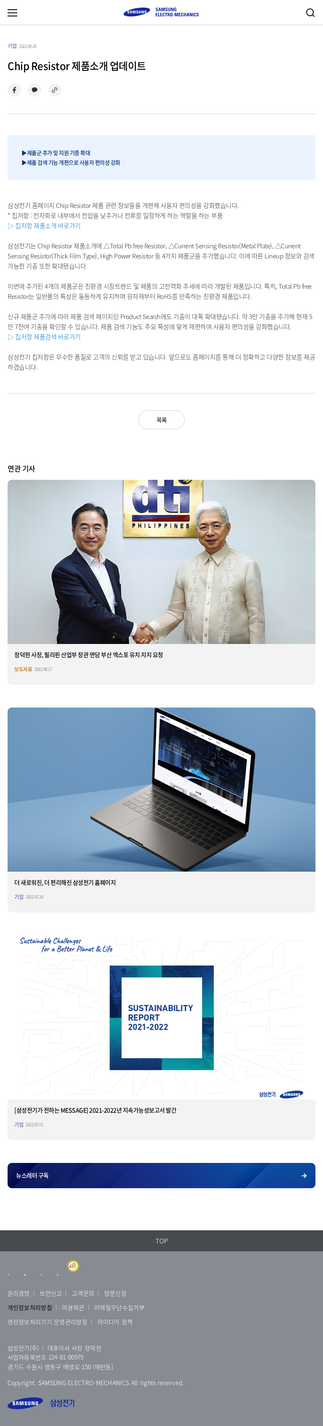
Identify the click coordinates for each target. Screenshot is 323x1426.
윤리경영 (19, 1293)
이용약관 (73, 1307)
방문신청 (115, 1293)
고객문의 (83, 1293)
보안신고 (51, 1293)
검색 (310, 12)
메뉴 (12, 12)
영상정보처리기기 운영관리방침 (48, 1321)
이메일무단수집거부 (119, 1307)
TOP (162, 1240)
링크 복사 (54, 90)
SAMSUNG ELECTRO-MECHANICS (161, 12)
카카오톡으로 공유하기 (34, 90)
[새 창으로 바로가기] (9, 1279)
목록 (161, 419)
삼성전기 (41, 1403)
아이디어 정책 (115, 1321)
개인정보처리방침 (30, 1307)
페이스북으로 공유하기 (14, 90)
